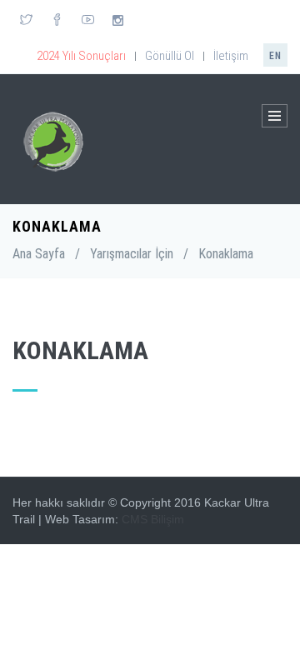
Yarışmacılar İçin (131, 254)
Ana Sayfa (38, 254)
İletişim (230, 55)
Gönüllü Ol (169, 55)
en (275, 56)
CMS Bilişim (153, 519)
